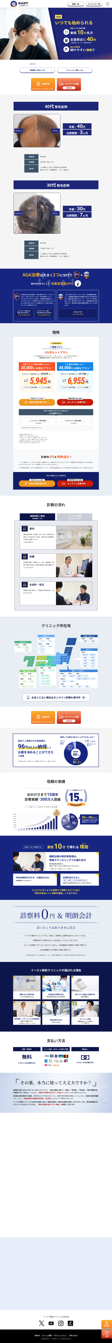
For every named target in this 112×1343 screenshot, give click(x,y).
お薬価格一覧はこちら (37, 70)
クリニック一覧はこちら (74, 70)
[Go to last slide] (15, 1218)
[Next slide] (97, 1218)
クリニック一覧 (94, 4)
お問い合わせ (73, 1335)
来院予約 (37, 1335)
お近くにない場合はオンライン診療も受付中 (55, 697)
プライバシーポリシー (60, 1335)
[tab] (54, 1234)
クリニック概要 (47, 1335)
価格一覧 (75, 4)
